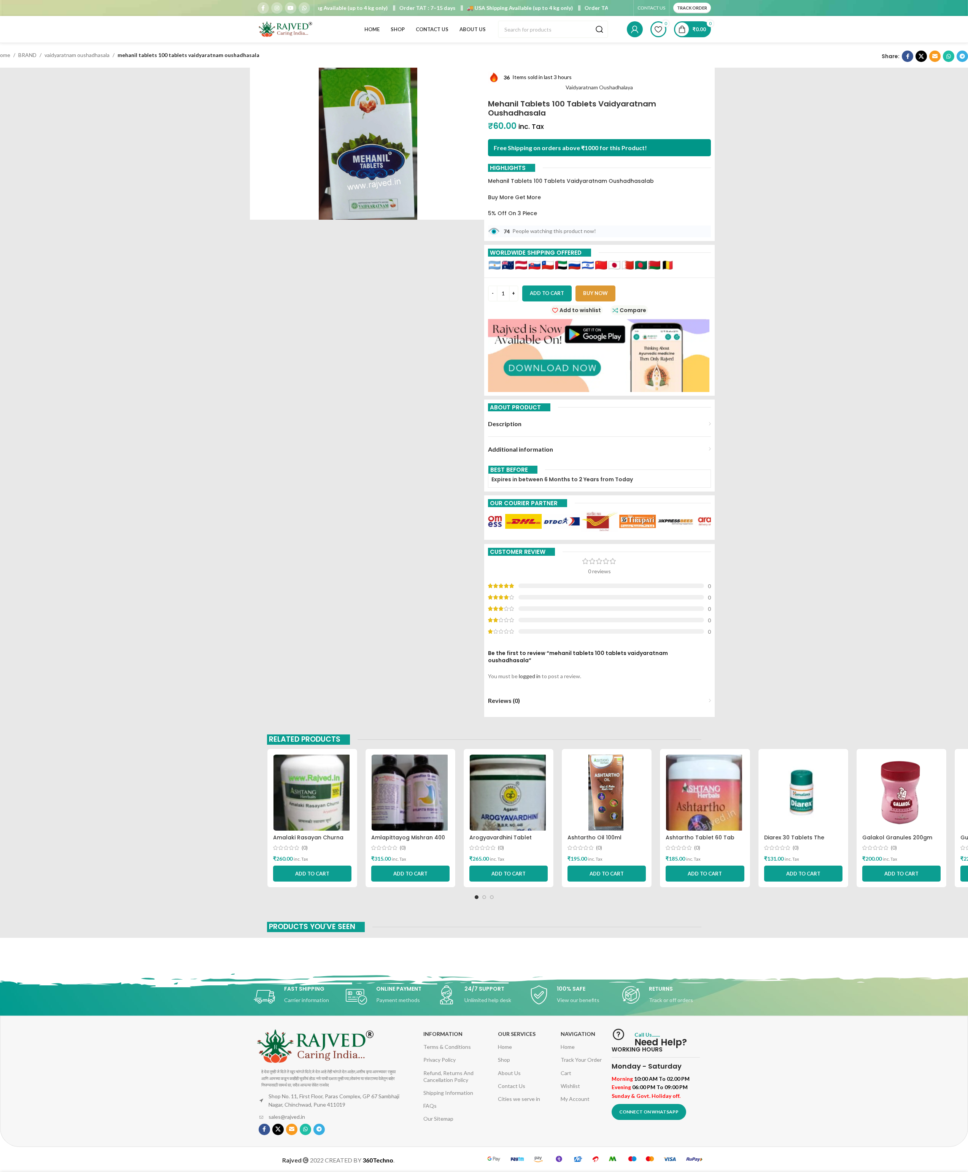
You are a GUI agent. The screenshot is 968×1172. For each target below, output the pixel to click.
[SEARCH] (599, 29)
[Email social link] (935, 56)
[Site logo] (286, 28)
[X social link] (921, 56)
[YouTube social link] (290, 8)
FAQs (430, 1105)
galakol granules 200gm (897, 837)
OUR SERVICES (517, 1034)
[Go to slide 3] (492, 897)
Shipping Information (448, 1093)
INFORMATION (443, 1034)
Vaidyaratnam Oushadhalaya (599, 87)
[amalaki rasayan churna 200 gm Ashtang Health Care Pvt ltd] (312, 793)
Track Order (692, 7)
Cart (566, 1073)
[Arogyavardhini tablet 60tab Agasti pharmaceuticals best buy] (508, 793)
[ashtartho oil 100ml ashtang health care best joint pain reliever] (606, 793)
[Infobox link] (300, 996)
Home (505, 1047)
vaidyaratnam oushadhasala (77, 55)
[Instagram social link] (277, 8)
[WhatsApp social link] (304, 8)
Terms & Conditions (447, 1047)
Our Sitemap (438, 1118)
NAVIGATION (578, 1034)
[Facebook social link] (263, 8)
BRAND (27, 55)
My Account (575, 1099)
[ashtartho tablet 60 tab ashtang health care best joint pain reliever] (705, 793)
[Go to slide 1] (476, 897)
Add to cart (547, 293)
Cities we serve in (519, 1099)
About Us (509, 1073)
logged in (529, 676)
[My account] (635, 29)
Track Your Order (581, 1059)
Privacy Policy (439, 1059)
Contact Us (511, 1086)
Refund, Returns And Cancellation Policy (448, 1076)
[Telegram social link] (962, 56)
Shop (504, 1059)
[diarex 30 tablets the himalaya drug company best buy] (803, 793)
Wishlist (570, 1086)
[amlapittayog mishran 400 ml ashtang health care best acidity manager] (410, 793)
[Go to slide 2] (484, 897)
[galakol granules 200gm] (901, 793)
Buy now (595, 293)
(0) (305, 847)
